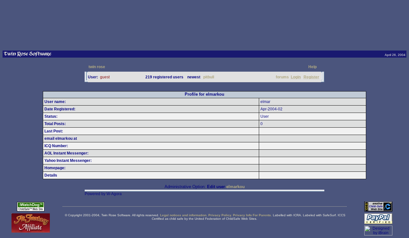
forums (282, 77)
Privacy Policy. (220, 215)
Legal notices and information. (183, 215)
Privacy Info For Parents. (252, 215)
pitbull (208, 77)
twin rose (97, 67)
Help (312, 67)
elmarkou (235, 186)
